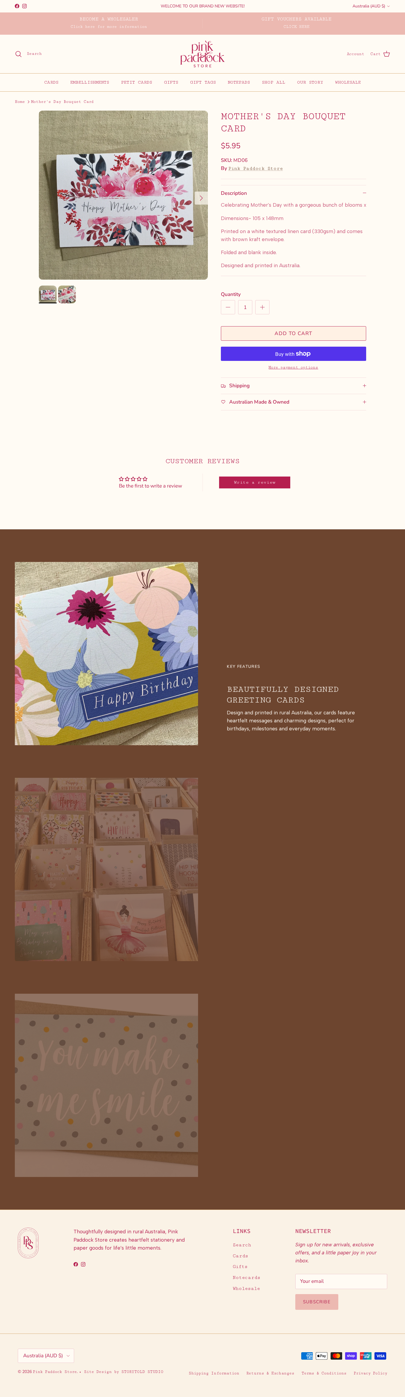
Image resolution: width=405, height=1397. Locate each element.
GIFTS (171, 82)
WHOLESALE (348, 82)
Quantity (231, 294)
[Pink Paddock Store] (202, 54)
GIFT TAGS (203, 82)
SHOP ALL (273, 82)
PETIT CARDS (136, 82)
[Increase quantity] (262, 307)
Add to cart (293, 333)
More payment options (293, 367)
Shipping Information (214, 1373)
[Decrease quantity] (228, 307)
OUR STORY (310, 82)
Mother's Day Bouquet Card (62, 101)
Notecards (246, 1277)
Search (242, 1245)
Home (20, 101)
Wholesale (246, 1288)
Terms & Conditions (324, 1373)
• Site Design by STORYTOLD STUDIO (121, 1371)
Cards (240, 1256)
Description (234, 193)
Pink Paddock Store (255, 168)
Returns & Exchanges (270, 1373)
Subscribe (317, 1302)
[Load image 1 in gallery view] (123, 195)
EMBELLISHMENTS (89, 82)
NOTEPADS (239, 82)
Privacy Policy (370, 1373)
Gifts (240, 1266)
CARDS (51, 82)
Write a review (254, 482)
